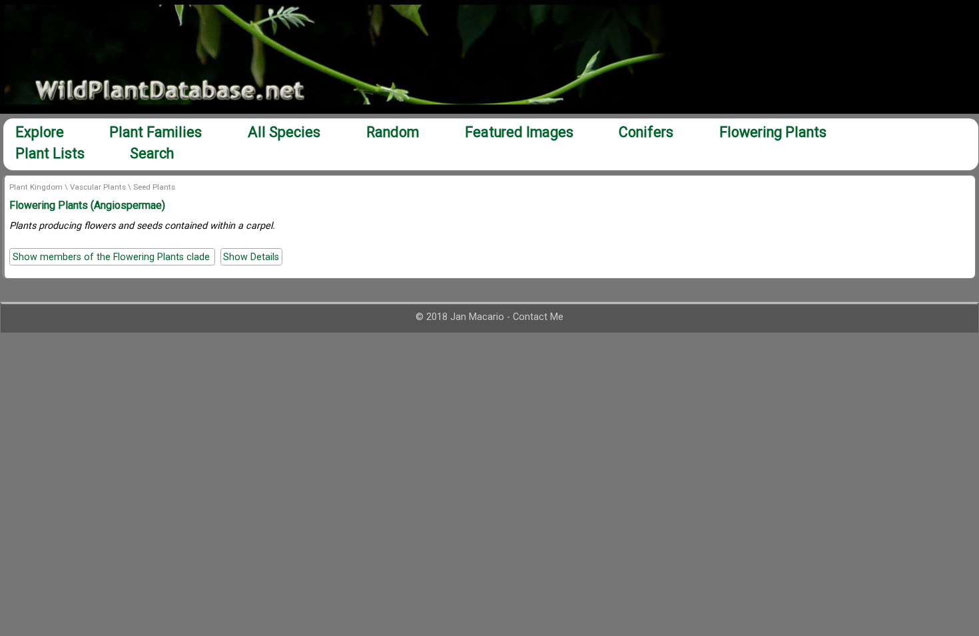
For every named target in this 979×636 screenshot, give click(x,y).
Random (392, 132)
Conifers (646, 132)
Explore (39, 132)
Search (152, 153)
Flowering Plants (772, 132)
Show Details (251, 256)
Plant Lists (50, 153)
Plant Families (155, 132)
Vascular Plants (98, 187)
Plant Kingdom (36, 187)
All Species (284, 132)
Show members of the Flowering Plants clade (112, 256)
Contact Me (538, 317)
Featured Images (519, 132)
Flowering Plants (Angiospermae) (87, 205)
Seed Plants (154, 187)
